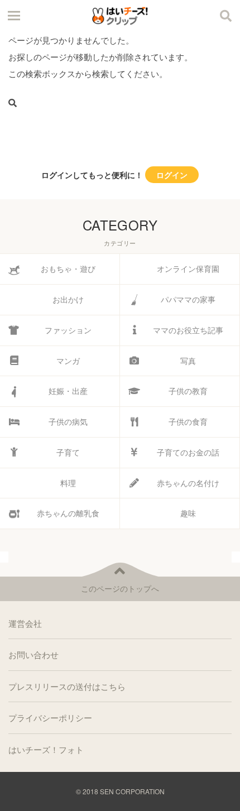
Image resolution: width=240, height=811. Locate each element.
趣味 (188, 513)
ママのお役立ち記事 (188, 329)
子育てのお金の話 (188, 452)
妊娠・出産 (68, 390)
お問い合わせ (33, 654)
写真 (188, 360)
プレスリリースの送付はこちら (67, 686)
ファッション (68, 329)
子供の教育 (188, 390)
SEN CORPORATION (132, 791)
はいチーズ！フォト (46, 749)
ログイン (172, 174)
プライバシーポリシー (50, 717)
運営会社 (25, 623)
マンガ (68, 360)
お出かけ (68, 299)
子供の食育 (188, 421)
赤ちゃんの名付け (188, 482)
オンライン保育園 (188, 268)
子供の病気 (68, 421)
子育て (68, 452)
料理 (68, 482)
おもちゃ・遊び (68, 268)
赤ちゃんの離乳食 (68, 513)
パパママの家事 (188, 299)
